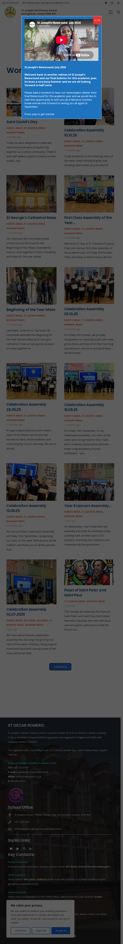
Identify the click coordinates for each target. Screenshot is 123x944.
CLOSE (97, 20)
